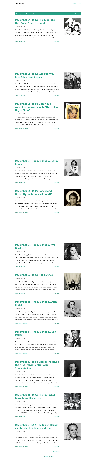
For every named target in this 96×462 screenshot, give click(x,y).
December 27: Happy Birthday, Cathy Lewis (36, 162)
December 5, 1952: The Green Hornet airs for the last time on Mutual (36, 426)
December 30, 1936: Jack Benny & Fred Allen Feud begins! (34, 75)
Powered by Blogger (48, 456)
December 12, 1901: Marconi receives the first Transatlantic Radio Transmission (37, 365)
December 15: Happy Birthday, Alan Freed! (36, 303)
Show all (77, 14)
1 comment (22, 41)
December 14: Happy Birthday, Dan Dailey (35, 333)
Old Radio (19, 4)
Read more (56, 41)
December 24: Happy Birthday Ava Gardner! (35, 246)
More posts (56, 451)
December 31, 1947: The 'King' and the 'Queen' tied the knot (35, 21)
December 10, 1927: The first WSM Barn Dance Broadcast (35, 396)
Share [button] (16, 41)
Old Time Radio (48, 459)
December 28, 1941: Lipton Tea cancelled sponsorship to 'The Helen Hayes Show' (36, 107)
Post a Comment (23, 128)
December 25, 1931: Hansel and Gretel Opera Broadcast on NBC (33, 192)
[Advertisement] (37, 57)
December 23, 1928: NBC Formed (34, 274)
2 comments (22, 95)
